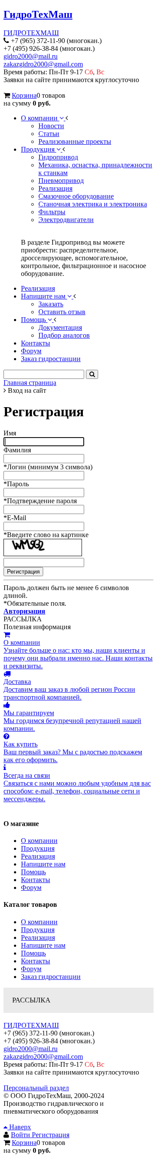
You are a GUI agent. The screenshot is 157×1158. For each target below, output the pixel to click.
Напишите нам (43, 864)
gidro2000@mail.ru (30, 56)
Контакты (35, 879)
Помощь (33, 872)
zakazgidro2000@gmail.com (43, 64)
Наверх (19, 1127)
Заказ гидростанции (51, 976)
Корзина (24, 95)
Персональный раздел (36, 1088)
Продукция (38, 848)
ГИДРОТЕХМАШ (31, 32)
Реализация (38, 856)
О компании (39, 840)
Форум (31, 887)
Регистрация (50, 1134)
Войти (21, 1134)
